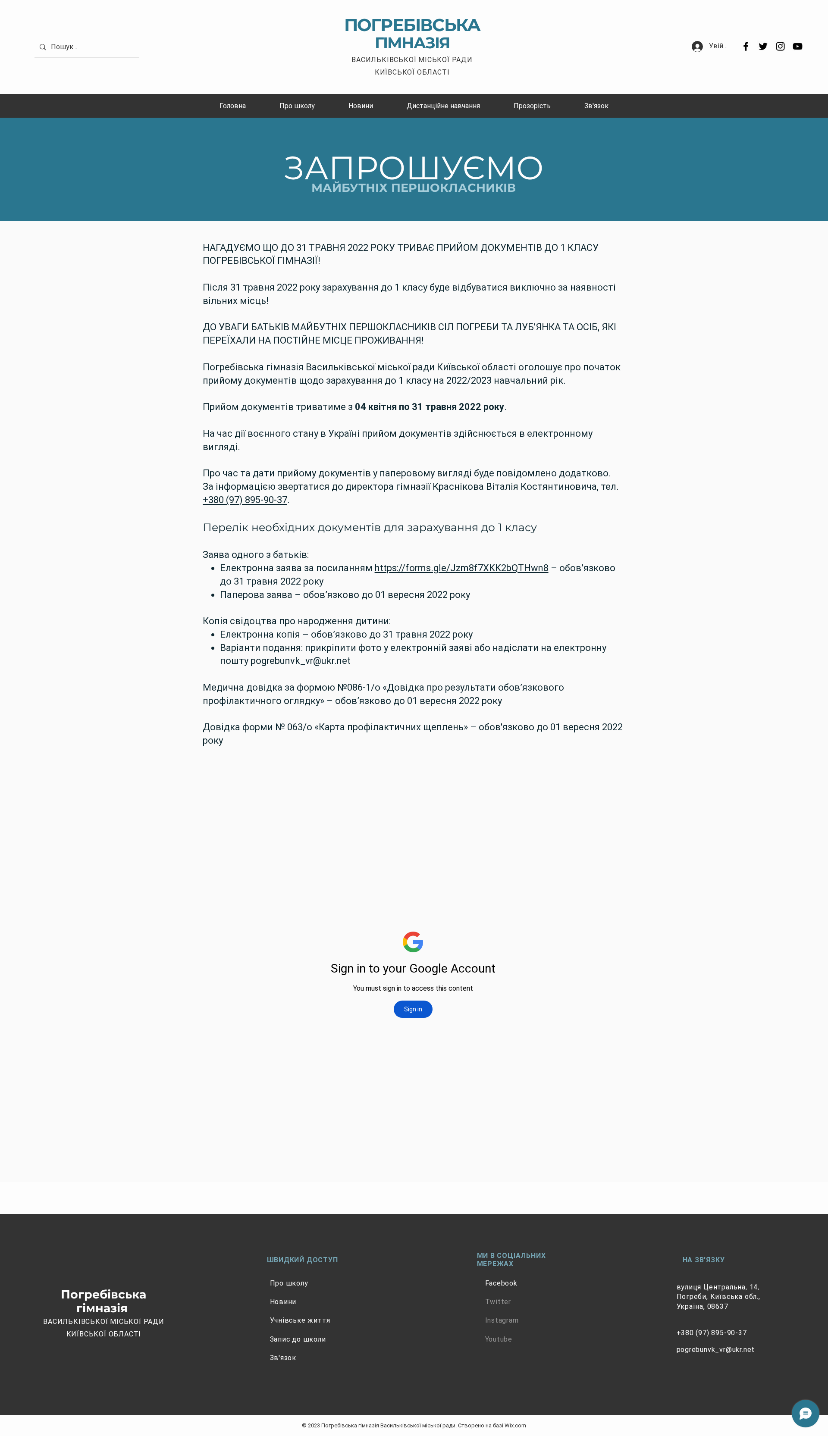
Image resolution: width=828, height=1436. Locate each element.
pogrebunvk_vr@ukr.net (301, 660)
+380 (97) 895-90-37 (245, 499)
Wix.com (515, 1425)
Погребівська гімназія (103, 1301)
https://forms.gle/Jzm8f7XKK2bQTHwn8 (462, 568)
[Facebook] (746, 46)
